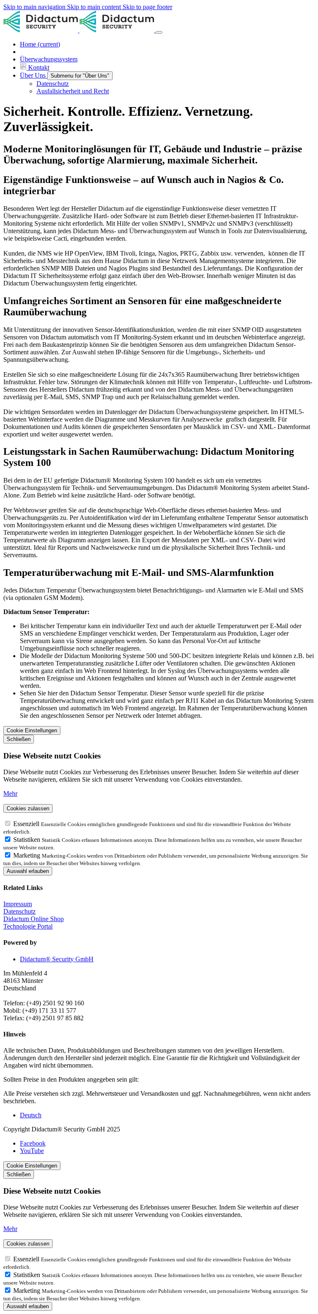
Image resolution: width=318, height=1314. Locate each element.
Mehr (10, 793)
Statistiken (27, 839)
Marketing (27, 855)
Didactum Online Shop (33, 918)
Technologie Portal (28, 926)
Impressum (17, 903)
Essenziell (27, 823)
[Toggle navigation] (159, 32)
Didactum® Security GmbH (57, 959)
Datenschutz (19, 911)
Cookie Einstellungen (32, 730)
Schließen (19, 739)
